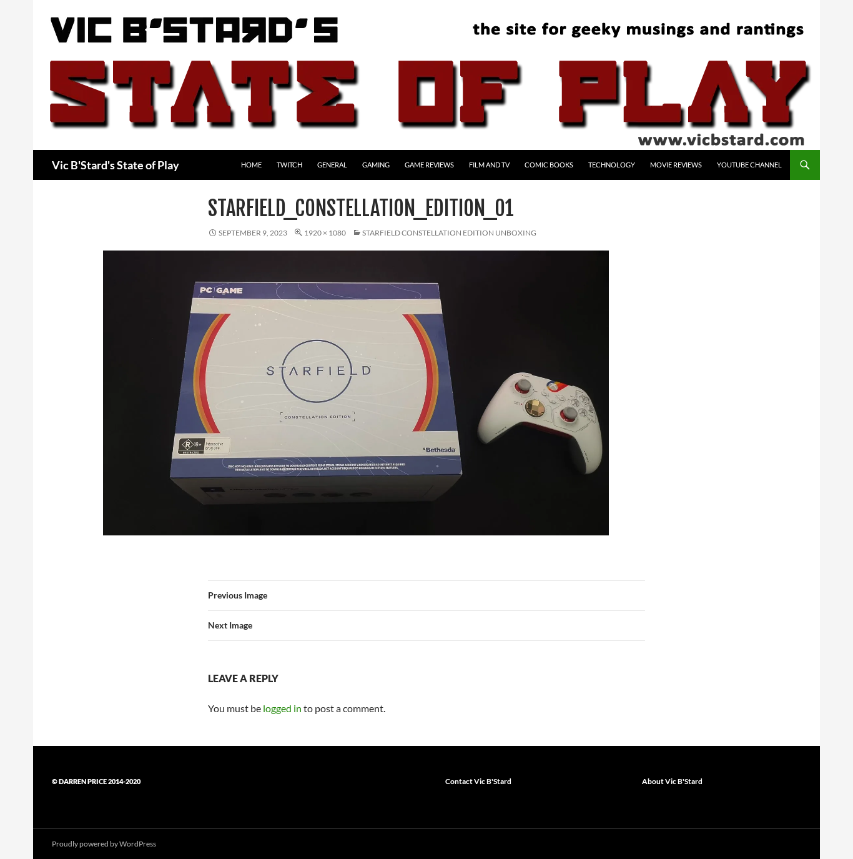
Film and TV (489, 165)
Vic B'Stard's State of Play (115, 165)
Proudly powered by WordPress (104, 843)
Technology (611, 165)
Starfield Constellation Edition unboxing (449, 232)
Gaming (376, 165)
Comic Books (549, 165)
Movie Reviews (676, 165)
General (332, 165)
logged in (282, 708)
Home (251, 165)
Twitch (289, 165)
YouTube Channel (749, 165)
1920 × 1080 (325, 232)
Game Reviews (429, 165)
